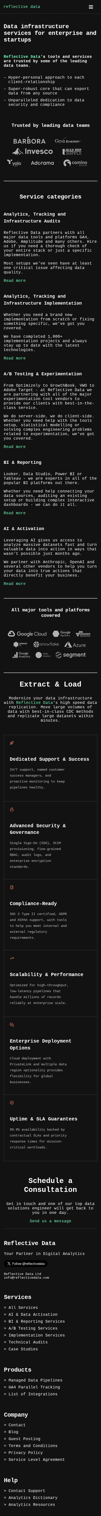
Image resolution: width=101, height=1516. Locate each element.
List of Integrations (33, 1394)
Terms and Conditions (33, 1446)
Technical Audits (28, 1342)
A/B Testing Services (33, 1328)
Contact (17, 1425)
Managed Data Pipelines (36, 1380)
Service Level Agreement (37, 1460)
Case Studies (23, 1349)
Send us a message (50, 1221)
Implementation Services (37, 1335)
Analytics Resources (32, 1505)
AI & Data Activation (33, 1315)
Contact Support (27, 1491)
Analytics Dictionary (33, 1498)
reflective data (21, 7)
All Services (23, 1308)
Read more (15, 281)
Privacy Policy (26, 1453)
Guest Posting (24, 1439)
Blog (13, 1432)
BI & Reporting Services (37, 1321)
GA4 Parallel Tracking (34, 1387)
